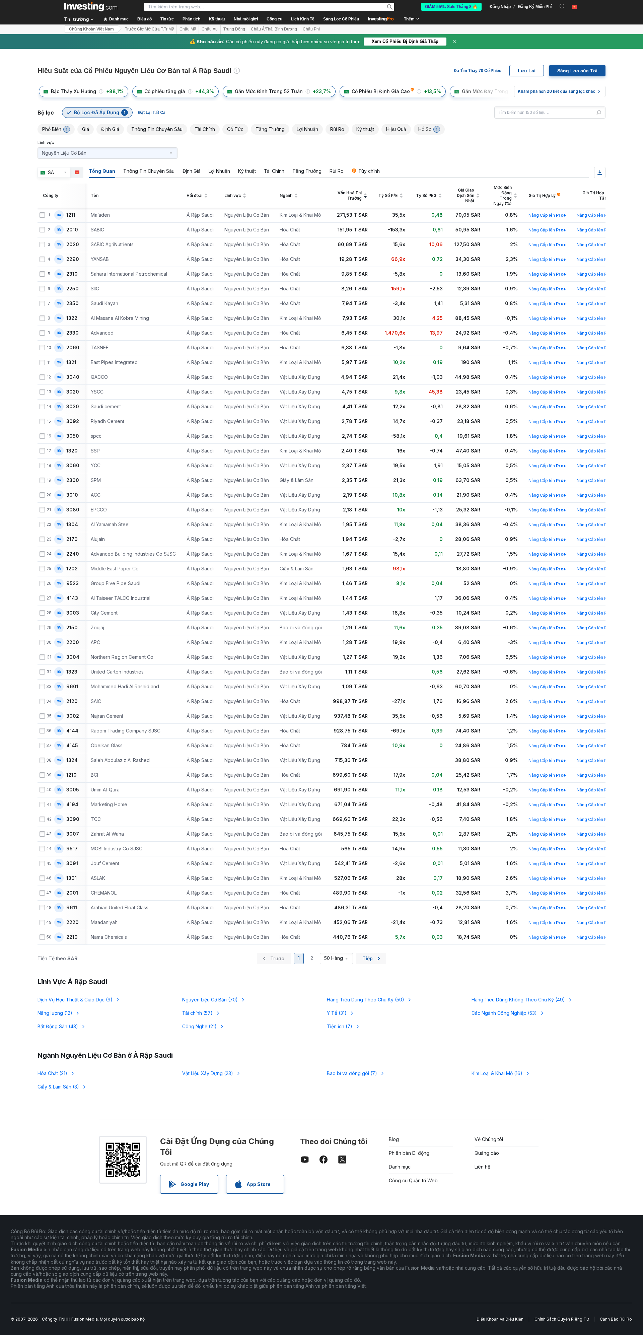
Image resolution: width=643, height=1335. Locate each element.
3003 (72, 613)
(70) (210, 999)
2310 (72, 274)
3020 (72, 392)
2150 (72, 627)
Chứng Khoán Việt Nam (91, 29)
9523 (72, 583)
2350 (72, 303)
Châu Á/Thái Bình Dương (274, 29)
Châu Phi (311, 29)
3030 (72, 406)
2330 (72, 333)
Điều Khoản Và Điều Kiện (500, 1319)
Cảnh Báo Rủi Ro (616, 1319)
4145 (72, 745)
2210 (72, 937)
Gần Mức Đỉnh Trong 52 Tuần (269, 91)
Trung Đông (234, 29)
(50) (365, 999)
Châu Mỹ (188, 29)
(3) (58, 1087)
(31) (337, 1013)
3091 (72, 863)
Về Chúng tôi (489, 1139)
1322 (71, 318)
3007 (72, 834)
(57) (197, 1013)
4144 (72, 730)
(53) (504, 1013)
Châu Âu (210, 29)
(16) (497, 1073)
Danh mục (400, 1167)
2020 (72, 244)
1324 (72, 760)
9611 (71, 907)
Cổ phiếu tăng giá (164, 91)
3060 (72, 465)
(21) (199, 1026)
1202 (72, 568)
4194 (72, 804)
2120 (72, 701)
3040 (72, 377)
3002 (72, 716)
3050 (72, 436)
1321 (71, 362)
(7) (339, 1026)
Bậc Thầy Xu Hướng (73, 91)
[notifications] (562, 6)
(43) (58, 1026)
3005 (72, 789)
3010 (72, 495)
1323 (71, 672)
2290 (72, 259)
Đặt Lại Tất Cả (151, 112)
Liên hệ (482, 1167)
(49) (518, 999)
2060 (72, 347)
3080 (72, 509)
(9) (75, 999)
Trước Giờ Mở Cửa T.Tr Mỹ (149, 29)
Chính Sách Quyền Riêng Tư (561, 1319)
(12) (55, 1013)
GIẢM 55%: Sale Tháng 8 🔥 (451, 6)
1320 (72, 450)
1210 (71, 775)
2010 (72, 229)
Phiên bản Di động (409, 1153)
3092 (72, 421)
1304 (72, 524)
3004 (72, 657)
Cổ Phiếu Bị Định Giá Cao (381, 91)
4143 (72, 598)
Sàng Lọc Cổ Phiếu (341, 19)
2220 (72, 922)
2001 (72, 893)
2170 (72, 539)
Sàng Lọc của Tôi (577, 70)
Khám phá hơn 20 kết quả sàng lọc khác (556, 91)
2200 (72, 642)
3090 (72, 819)
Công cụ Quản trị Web (413, 1180)
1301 (71, 878)
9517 (72, 848)
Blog (394, 1139)
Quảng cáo (487, 1153)
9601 (72, 686)
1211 (70, 215)
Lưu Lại (526, 70)
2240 (72, 554)
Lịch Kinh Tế (302, 19)
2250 (72, 288)
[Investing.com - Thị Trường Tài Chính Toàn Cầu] (90, 6)
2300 (72, 480)
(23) (207, 1073)
